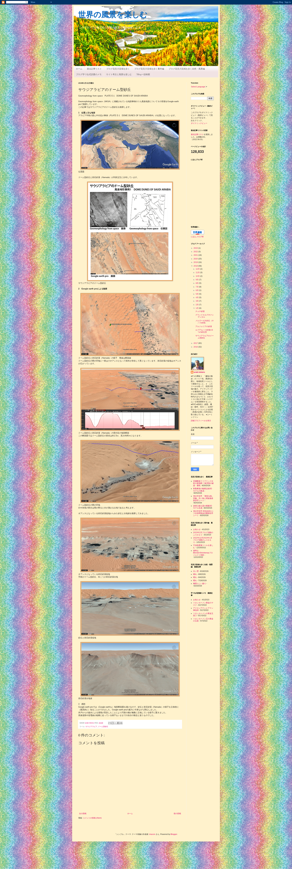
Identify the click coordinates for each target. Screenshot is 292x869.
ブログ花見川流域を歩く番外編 (149, 68)
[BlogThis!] (112, 723)
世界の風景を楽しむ (112, 15)
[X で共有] (115, 723)
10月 (198, 276)
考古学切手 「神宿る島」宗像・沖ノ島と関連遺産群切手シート (203, 498)
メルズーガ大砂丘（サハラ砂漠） (204, 322)
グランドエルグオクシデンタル (204, 316)
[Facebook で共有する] (118, 723)
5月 (197, 294)
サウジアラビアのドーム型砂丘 (204, 337)
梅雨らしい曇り (199, 583)
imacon (152, 834)
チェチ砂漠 (200, 311)
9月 (197, 280)
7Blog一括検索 (143, 74)
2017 (196, 343)
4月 (197, 297)
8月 (197, 283)
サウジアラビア (91, 726)
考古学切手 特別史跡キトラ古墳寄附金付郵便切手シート (203, 513)
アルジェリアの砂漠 (203, 326)
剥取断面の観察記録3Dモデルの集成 (202, 490)
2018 (196, 266)
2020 (196, 259)
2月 (197, 305)
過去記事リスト (94, 68)
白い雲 (196, 571)
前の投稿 (177, 813)
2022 (196, 252)
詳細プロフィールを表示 (201, 421)
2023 (196, 248)
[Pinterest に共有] (121, 723)
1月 (197, 308)
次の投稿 (82, 813)
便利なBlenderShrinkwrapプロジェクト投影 (203, 553)
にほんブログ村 (197, 236)
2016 (196, 347)
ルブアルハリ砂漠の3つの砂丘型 (204, 331)
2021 (196, 255)
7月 (197, 287)
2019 (196, 262)
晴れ (195, 574)
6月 (197, 290)
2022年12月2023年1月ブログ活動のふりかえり (202, 540)
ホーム (79, 68)
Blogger (174, 834)
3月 (197, 301)
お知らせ (196, 529)
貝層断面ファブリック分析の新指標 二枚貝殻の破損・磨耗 (203, 483)
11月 (198, 272)
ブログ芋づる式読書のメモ (89, 74)
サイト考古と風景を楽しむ (119, 74)
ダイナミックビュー (199, 123)
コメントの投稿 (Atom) (92, 818)
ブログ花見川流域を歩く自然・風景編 (187, 68)
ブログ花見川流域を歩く (118, 68)
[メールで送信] (109, 723)
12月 (198, 269)
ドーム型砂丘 (103, 726)
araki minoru (199, 372)
